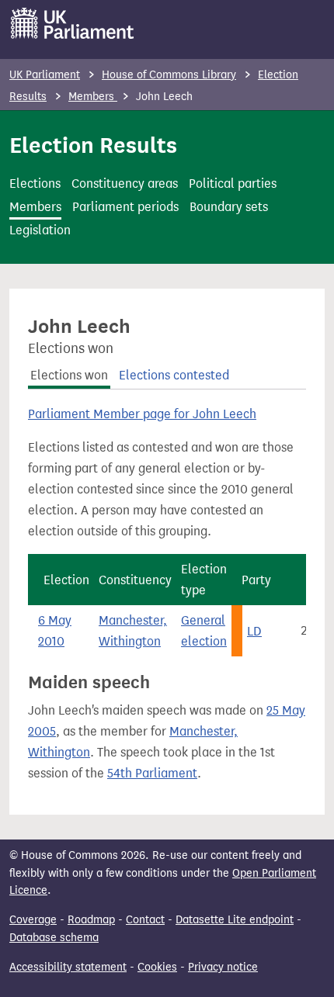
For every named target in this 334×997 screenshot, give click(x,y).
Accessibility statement (68, 967)
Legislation (40, 230)
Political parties (233, 183)
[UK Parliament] (72, 23)
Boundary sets (229, 206)
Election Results (93, 145)
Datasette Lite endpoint (235, 919)
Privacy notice (223, 967)
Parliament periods (125, 206)
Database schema (54, 937)
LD (254, 631)
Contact (145, 919)
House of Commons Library (169, 74)
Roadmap (91, 919)
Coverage (33, 919)
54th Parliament (152, 773)
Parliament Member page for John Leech (142, 414)
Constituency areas (124, 183)
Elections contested (174, 375)
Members (92, 96)
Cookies (157, 967)
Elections (35, 183)
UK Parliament (44, 74)
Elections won (69, 375)
